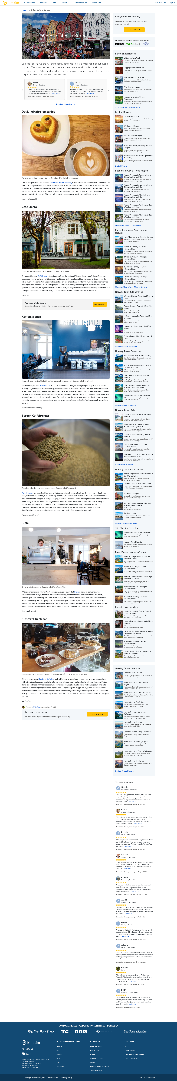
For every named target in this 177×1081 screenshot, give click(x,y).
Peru (58, 1058)
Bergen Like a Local (131, 116)
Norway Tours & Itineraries (126, 346)
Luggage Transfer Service (134, 68)
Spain (58, 1062)
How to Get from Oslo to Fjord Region (136, 683)
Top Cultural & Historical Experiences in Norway (138, 156)
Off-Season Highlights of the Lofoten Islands (135, 445)
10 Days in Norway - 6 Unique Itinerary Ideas (135, 268)
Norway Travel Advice (124, 465)
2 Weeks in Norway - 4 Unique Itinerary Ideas (136, 278)
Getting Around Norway (124, 771)
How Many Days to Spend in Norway (138, 237)
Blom (76, 592)
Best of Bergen (121, 166)
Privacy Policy (66, 1078)
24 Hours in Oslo (130, 513)
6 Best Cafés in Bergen (133, 136)
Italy (57, 1050)
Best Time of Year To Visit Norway (137, 355)
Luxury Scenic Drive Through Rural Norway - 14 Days (137, 652)
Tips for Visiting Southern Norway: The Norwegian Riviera (137, 504)
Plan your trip (160, 3)
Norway (25, 10)
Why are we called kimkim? (134, 1054)
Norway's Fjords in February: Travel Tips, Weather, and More (138, 186)
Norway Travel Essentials (125, 405)
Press (92, 1062)
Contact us (94, 1050)
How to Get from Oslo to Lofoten (137, 692)
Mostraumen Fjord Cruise (134, 77)
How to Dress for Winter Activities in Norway (138, 622)
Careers (93, 1054)
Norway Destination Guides (126, 523)
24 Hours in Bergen (131, 126)
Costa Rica (60, 1066)
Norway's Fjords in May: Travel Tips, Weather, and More (138, 216)
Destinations (29, 3)
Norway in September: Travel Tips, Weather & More (137, 557)
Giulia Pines (37, 707)
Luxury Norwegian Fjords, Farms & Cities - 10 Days (137, 612)
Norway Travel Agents (133, 542)
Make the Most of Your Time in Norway (131, 287)
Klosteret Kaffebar (46, 679)
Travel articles (130, 1050)
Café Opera (42, 276)
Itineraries (43, 3)
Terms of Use (53, 1078)
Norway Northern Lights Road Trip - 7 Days (138, 327)
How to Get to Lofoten (133, 673)
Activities (65, 3)
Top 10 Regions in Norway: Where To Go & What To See (138, 366)
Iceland (59, 1054)
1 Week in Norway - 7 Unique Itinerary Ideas (135, 258)
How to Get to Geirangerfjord (136, 741)
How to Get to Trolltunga (134, 761)
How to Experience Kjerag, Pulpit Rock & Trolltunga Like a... (137, 425)
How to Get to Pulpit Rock (134, 702)
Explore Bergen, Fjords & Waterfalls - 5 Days (138, 307)
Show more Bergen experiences (128, 107)
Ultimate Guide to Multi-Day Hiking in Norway (138, 415)
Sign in (172, 3)
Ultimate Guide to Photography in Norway (137, 435)
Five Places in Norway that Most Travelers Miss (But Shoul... (137, 386)
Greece (59, 1046)
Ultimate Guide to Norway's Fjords (137, 484)
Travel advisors (96, 1070)
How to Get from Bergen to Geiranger (135, 713)
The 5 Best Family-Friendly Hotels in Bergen (138, 146)
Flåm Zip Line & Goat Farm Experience (134, 98)
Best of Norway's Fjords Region (128, 225)
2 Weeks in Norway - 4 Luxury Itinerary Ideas (136, 642)
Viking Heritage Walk (132, 58)
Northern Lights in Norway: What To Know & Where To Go (138, 455)
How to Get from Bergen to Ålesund (138, 732)
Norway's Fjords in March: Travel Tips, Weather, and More (137, 196)
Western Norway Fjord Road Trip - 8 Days (138, 297)
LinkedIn (29, 1054)
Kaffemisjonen (44, 385)
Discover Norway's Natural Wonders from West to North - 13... (138, 632)
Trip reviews (97, 3)
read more (48, 94)
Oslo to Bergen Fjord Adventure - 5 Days (138, 337)
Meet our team (96, 1046)
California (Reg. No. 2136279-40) (31, 1063)
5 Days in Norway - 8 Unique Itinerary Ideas (135, 248)
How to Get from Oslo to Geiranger (138, 751)
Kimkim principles (96, 1058)
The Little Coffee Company (61, 182)
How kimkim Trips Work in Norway (137, 395)
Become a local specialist (99, 1066)
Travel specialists (81, 3)
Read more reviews (64, 104)
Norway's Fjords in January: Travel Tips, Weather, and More (137, 176)
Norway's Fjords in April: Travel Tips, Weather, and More (138, 206)
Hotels (54, 3)
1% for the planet (131, 1058)
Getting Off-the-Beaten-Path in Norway (136, 376)
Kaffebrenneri (27, 493)
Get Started (99, 304)
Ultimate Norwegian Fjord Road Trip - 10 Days (138, 317)
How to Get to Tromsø (133, 722)
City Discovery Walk (132, 87)
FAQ (126, 1046)
